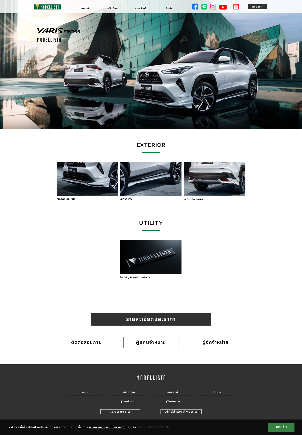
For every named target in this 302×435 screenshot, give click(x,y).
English (257, 6)
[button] (87, 181)
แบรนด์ (85, 8)
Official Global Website (181, 411)
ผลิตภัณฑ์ (113, 8)
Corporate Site (120, 411)
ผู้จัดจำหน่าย (215, 342)
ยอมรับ (281, 427)
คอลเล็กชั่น (141, 8)
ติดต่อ (169, 8)
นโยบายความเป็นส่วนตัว (107, 427)
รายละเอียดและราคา (151, 319)
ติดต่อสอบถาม (86, 342)
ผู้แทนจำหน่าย (151, 342)
